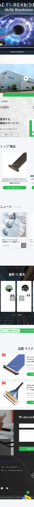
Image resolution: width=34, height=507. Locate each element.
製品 (25, 5)
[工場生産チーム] (26, 78)
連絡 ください (9, 134)
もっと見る (17, 207)
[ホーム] (7, 4)
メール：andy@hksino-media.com (13, 470)
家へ (18, 5)
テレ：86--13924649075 (10, 467)
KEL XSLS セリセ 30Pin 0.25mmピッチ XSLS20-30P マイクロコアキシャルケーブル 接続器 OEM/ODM (14, 181)
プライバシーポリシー (6, 497)
